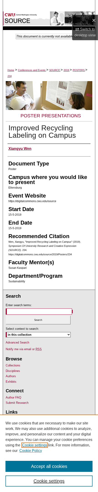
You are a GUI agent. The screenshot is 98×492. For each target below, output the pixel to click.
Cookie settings (34, 445)
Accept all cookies (49, 466)
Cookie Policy (30, 451)
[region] (49, 453)
